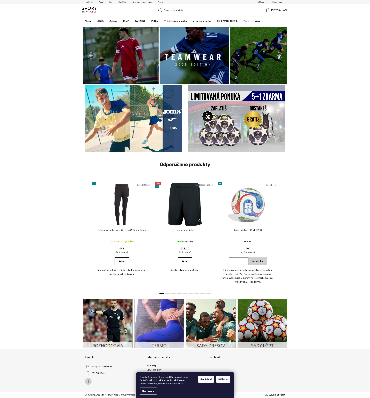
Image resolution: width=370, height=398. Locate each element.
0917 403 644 (98, 373)
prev (87, 237)
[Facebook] (88, 381)
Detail (121, 261)
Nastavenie (148, 391)
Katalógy (122, 2)
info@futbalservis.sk (102, 366)
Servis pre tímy (105, 2)
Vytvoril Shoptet (277, 394)
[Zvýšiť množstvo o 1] (246, 261)
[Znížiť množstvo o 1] (231, 261)
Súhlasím (223, 379)
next (283, 237)
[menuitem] (88, 21)
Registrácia (277, 2)
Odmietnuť (206, 379)
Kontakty (89, 2)
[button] (91, 55)
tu (182, 383)
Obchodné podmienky (142, 2)
